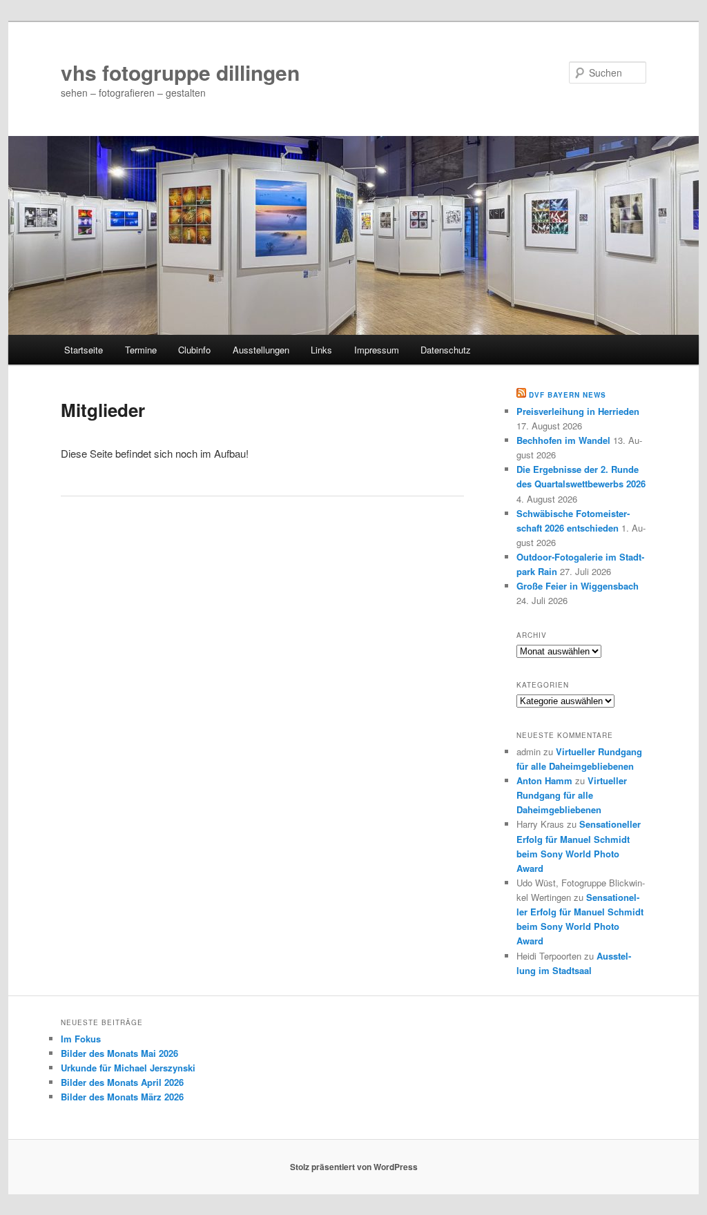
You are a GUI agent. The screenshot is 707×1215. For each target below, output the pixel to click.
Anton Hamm (544, 780)
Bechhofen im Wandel (563, 440)
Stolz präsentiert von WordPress (354, 1166)
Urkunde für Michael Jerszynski (128, 1067)
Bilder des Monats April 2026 (122, 1082)
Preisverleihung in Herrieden (577, 411)
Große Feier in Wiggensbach (577, 585)
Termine (141, 349)
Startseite (83, 349)
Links (321, 349)
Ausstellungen (261, 349)
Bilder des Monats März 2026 (122, 1096)
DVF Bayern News (567, 395)
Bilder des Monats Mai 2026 (119, 1053)
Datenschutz (445, 349)
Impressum (376, 349)
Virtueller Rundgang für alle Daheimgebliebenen (571, 795)
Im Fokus (81, 1038)
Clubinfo (194, 349)
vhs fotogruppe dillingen (180, 72)
